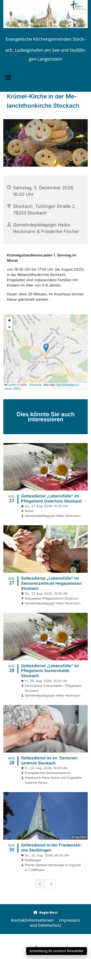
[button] (45, 78)
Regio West (45, 912)
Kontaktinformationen (32, 920)
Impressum (13, 936)
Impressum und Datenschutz (55, 922)
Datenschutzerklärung (39, 936)
